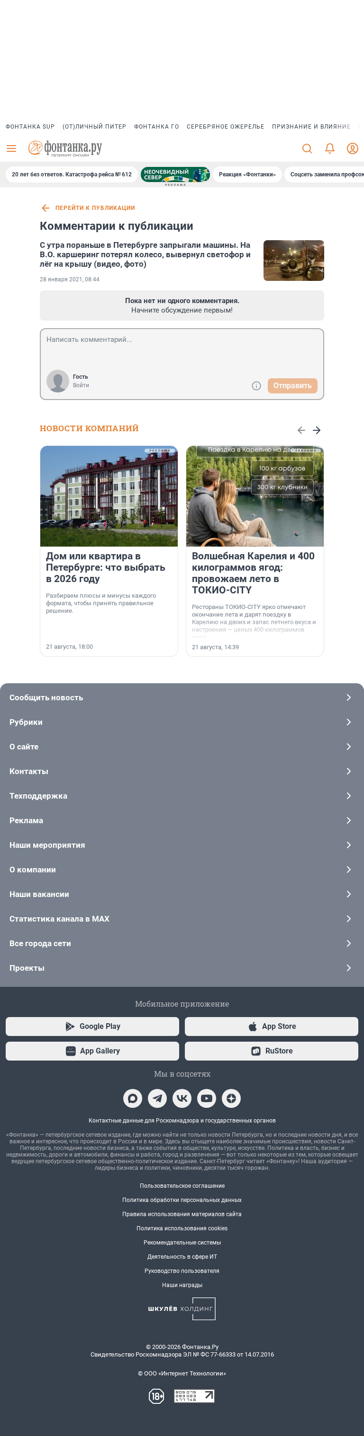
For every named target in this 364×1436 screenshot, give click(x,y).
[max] (132, 1098)
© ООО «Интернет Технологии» (182, 1373)
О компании (32, 869)
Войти (81, 385)
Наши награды (182, 1285)
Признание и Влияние (311, 126)
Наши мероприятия (47, 845)
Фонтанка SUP (30, 126)
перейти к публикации (95, 208)
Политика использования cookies (182, 1228)
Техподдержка (38, 796)
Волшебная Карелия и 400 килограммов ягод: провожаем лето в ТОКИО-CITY (253, 573)
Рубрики (26, 722)
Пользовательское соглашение (182, 1186)
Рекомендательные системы (182, 1242)
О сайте (23, 746)
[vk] (182, 1098)
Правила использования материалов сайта (182, 1214)
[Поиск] (307, 148)
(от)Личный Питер (95, 126)
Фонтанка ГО (156, 126)
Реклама (26, 820)
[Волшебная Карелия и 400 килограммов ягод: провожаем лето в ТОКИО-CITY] (255, 496)
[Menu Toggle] (11, 148)
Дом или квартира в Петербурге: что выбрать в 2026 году (105, 567)
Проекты (27, 968)
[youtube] (206, 1098)
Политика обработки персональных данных (182, 1200)
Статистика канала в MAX (59, 918)
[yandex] (231, 1098)
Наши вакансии (39, 894)
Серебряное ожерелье (225, 126)
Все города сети (40, 943)
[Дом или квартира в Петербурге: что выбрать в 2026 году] (109, 496)
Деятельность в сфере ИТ (182, 1256)
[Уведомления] (329, 148)
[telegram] (157, 1098)
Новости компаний (89, 428)
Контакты (28, 771)
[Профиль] (352, 148)
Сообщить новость (46, 697)
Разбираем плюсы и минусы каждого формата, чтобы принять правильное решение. (101, 603)
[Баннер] (175, 174)
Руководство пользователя (182, 1271)
